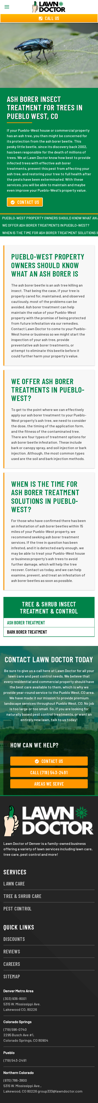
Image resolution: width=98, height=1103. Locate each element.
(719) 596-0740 (15, 1029)
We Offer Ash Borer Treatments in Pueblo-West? (45, 225)
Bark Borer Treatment (27, 632)
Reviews (11, 951)
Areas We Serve (49, 783)
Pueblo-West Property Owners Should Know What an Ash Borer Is (48, 265)
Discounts (14, 939)
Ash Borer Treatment (26, 622)
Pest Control (17, 908)
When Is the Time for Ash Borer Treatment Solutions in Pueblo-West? (45, 496)
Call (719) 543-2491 (48, 772)
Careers (11, 964)
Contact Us (28, 202)
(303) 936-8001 (14, 998)
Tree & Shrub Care (22, 896)
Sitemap (11, 976)
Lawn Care (14, 883)
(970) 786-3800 (15, 1080)
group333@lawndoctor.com (60, 1091)
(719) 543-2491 (14, 1060)
